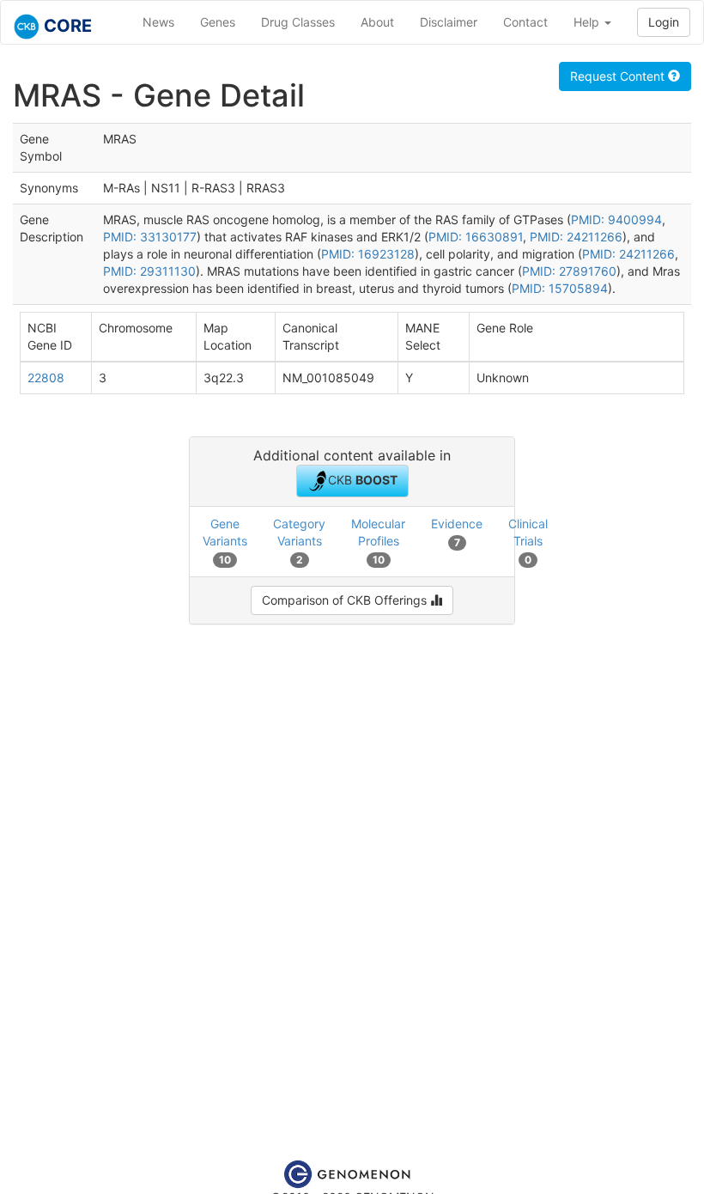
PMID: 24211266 (576, 236)
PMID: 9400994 (616, 219)
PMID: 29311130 (149, 271)
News (158, 22)
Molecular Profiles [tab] (378, 540)
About (377, 22)
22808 (45, 377)
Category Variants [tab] (299, 540)
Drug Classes (298, 22)
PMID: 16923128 (368, 254)
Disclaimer (448, 22)
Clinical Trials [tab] (528, 540)
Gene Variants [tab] (225, 540)
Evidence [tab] (456, 532)
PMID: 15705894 (560, 288)
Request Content (619, 76)
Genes (217, 22)
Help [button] (588, 22)
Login (663, 22)
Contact (525, 22)
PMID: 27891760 (569, 271)
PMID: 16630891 (475, 236)
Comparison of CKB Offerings (346, 600)
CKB (363, 479)
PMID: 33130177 (150, 236)
